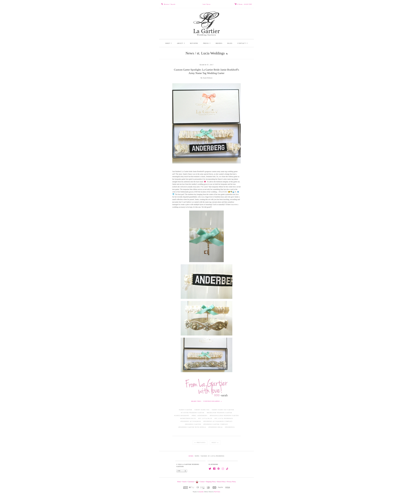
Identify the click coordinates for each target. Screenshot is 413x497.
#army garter (185, 410)
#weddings (230, 427)
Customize (191, 481)
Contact (242, 43)
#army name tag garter (223, 410)
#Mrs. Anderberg (199, 415)
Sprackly (201, 491)
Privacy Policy (231, 481)
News (190, 53)
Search (184, 481)
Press (207, 43)
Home (191, 456)
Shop (168, 43)
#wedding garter (193, 424)
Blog (229, 43)
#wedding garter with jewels (192, 427)
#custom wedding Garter (192, 413)
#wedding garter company (215, 424)
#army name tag (202, 410)
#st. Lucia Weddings (224, 418)
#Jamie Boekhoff (181, 415)
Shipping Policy (211, 481)
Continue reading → (212, 401)
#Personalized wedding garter (224, 415)
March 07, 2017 (206, 65)
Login (204, 4)
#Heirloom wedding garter (219, 413)
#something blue (188, 418)
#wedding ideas (215, 427)
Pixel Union (217, 491)
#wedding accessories (190, 421)
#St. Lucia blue (205, 418)
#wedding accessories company (217, 421)
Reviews (194, 43)
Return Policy (221, 481)
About (181, 43)
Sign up (208, 4)
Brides (219, 43)
